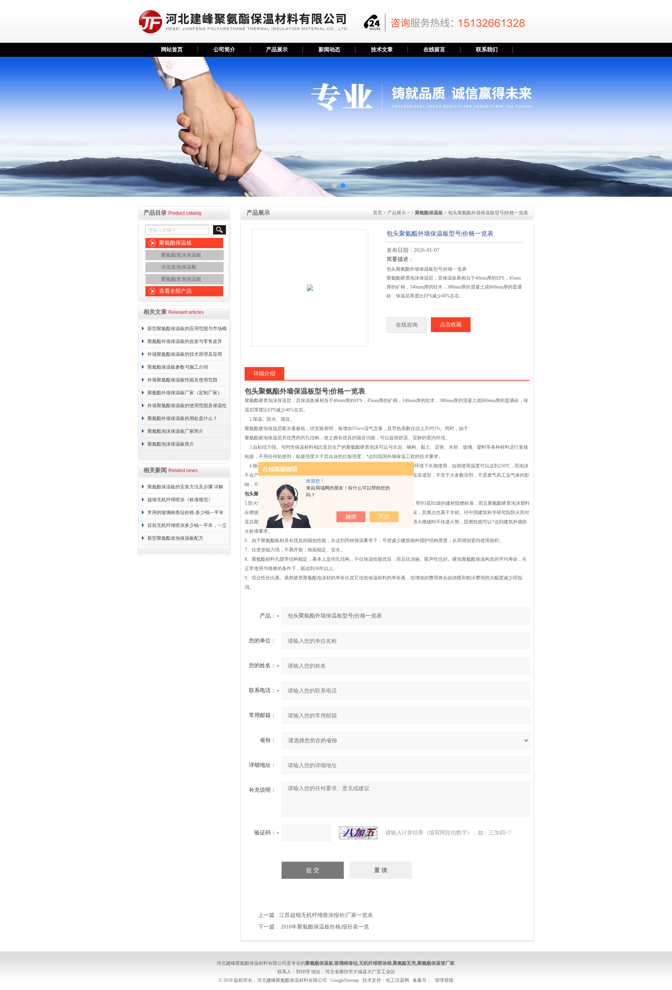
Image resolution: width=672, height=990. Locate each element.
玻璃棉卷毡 (346, 963)
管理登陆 (444, 980)
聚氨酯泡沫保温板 (181, 255)
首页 (377, 212)
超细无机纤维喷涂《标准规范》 (180, 499)
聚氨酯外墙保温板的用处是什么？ (182, 418)
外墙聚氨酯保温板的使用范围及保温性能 (187, 407)
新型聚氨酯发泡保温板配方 (175, 538)
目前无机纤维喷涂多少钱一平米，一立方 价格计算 (187, 527)
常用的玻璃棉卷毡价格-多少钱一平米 (185, 512)
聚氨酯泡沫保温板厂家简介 (175, 431)
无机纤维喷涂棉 (375, 963)
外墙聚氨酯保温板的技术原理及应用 (184, 354)
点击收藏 (451, 324)
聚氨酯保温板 (175, 243)
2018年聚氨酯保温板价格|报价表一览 (325, 927)
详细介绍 (264, 373)
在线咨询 (407, 325)
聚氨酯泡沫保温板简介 (170, 444)
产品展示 (277, 49)
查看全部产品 (175, 291)
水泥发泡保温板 (178, 267)
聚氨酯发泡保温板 (181, 279)
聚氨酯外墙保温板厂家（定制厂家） (184, 392)
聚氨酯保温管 (431, 963)
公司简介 (224, 49)
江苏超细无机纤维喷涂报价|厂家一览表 (326, 915)
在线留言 (434, 49)
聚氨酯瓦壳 (404, 963)
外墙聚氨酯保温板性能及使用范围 (182, 380)
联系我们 (487, 49)
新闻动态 (329, 49)
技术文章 (382, 49)
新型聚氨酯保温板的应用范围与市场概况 (187, 330)
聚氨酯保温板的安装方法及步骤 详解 (185, 487)
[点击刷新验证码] (358, 833)
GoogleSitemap (345, 980)
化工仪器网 (397, 980)
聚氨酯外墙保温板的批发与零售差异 (184, 341)
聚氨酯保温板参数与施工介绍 (177, 367)
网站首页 (172, 49)
